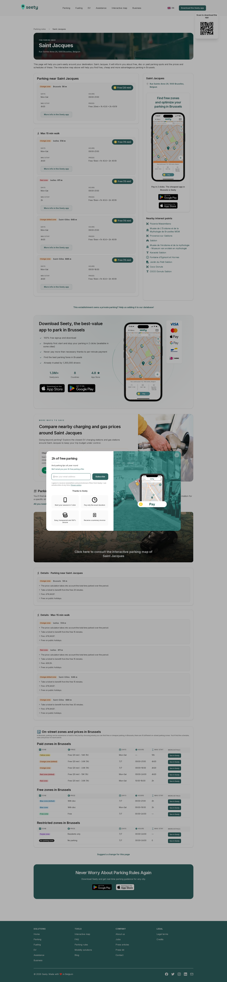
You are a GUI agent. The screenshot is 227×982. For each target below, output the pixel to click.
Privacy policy (76, 485)
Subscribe (100, 476)
